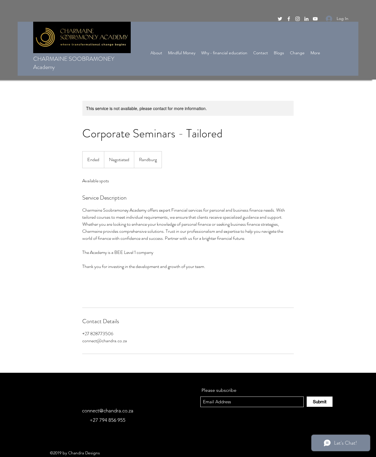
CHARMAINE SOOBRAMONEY (73, 59)
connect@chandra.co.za (107, 411)
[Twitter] (280, 19)
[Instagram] (298, 19)
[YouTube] (315, 19)
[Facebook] (289, 19)
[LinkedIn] (306, 19)
